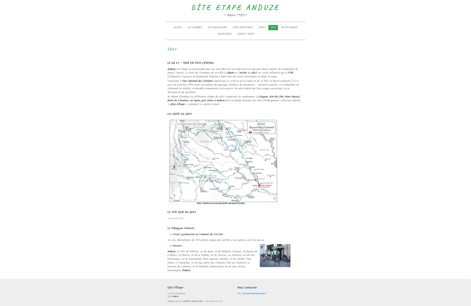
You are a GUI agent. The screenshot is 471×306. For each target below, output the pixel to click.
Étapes (261, 27)
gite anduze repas (217, 27)
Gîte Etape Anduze (235, 7)
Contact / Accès (245, 33)
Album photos (224, 33)
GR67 (273, 27)
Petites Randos (289, 27)
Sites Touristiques (242, 27)
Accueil (178, 27)
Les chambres (194, 27)
